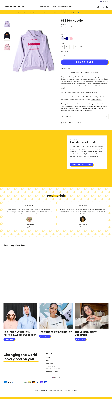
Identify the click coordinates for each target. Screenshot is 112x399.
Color (66, 35)
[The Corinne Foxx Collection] (56, 316)
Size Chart (66, 116)
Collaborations (65, 6)
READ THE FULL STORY (81, 164)
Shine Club (44, 6)
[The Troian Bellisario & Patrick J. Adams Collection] (20, 316)
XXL (81, 47)
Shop (54, 6)
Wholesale (50, 366)
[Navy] (7, 286)
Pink (71, 38)
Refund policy (52, 372)
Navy (67, 38)
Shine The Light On (14, 6)
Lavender (62, 38)
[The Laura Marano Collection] (91, 316)
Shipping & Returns (54, 390)
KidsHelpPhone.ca (96, 99)
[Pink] (9, 286)
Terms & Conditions (72, 390)
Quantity (64, 52)
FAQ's (48, 360)
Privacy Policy (63, 390)
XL (75, 47)
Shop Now (9, 339)
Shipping (63, 27)
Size (62, 43)
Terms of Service (53, 369)
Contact (49, 363)
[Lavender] (5, 286)
